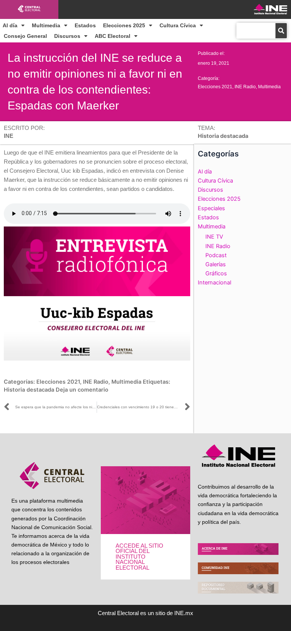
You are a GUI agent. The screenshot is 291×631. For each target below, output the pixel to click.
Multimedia (46, 25)
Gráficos (216, 273)
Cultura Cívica (178, 25)
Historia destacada (29, 389)
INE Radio (245, 86)
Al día (10, 25)
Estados (85, 25)
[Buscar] (281, 30)
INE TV (214, 236)
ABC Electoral (112, 36)
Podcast (216, 255)
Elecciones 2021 (215, 86)
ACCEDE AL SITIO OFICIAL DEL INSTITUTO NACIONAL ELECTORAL (139, 557)
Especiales (211, 208)
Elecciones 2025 (124, 25)
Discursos (67, 36)
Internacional (214, 282)
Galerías (215, 264)
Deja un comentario (82, 389)
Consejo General (25, 36)
